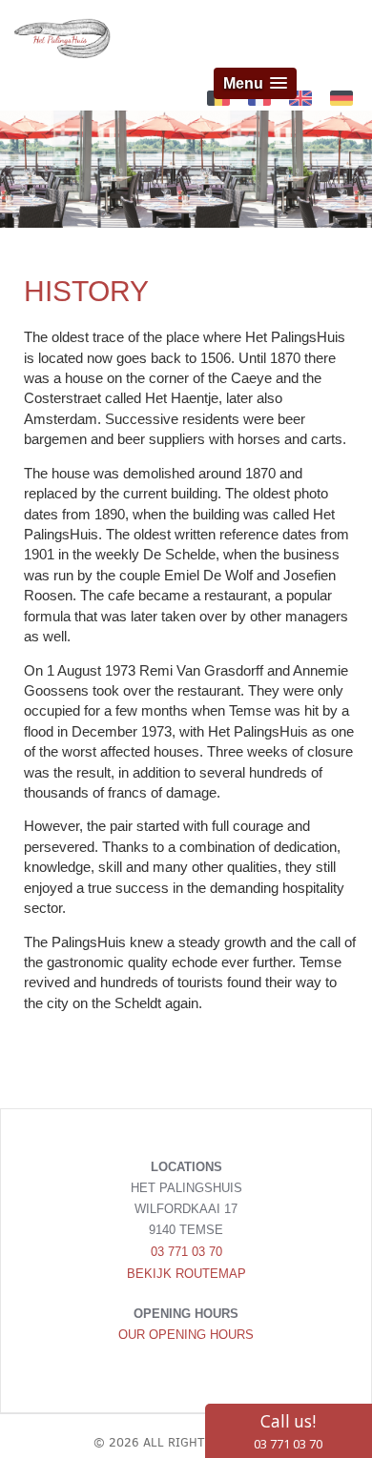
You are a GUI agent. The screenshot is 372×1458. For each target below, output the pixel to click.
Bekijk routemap (186, 1273)
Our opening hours (186, 1334)
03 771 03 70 (186, 1252)
